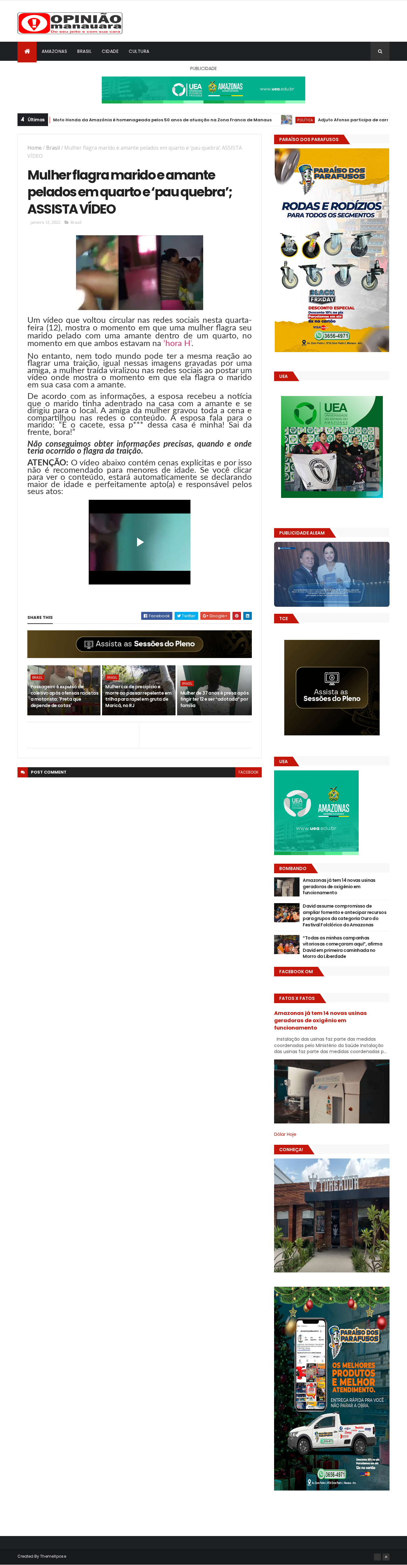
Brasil (84, 51)
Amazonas (54, 51)
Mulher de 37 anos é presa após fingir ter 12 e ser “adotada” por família (214, 699)
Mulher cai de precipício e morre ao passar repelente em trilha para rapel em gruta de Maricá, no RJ (138, 696)
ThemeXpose (53, 1556)
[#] (377, 1557)
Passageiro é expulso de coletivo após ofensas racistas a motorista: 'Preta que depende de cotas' (64, 696)
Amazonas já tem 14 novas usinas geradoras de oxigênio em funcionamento (339, 886)
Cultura (139, 51)
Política (251, 119)
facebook (248, 772)
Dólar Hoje (285, 1134)
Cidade (110, 51)
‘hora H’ (177, 343)
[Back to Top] (386, 1557)
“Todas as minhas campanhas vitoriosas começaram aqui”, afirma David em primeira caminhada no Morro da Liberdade (342, 947)
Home (34, 147)
